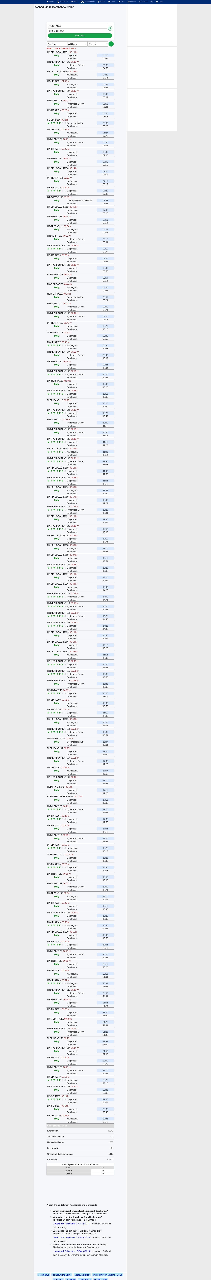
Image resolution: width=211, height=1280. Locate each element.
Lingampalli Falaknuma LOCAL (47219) (72, 1251)
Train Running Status (62, 1275)
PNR (75, 2)
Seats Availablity (82, 1275)
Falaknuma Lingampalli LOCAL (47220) (72, 1237)
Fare (122, 2)
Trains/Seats (89, 2)
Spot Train (63, 2)
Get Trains (80, 35)
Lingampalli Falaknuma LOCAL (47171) (72, 1223)
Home (51, 2)
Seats (112, 2)
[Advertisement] (152, 25)
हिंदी (151, 2)
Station (133, 2)
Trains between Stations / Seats (107, 1275)
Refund (144, 2)
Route (102, 2)
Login (160, 2)
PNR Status (43, 1275)
